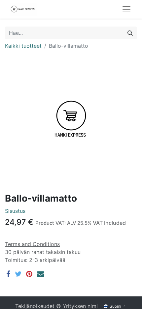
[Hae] (130, 33)
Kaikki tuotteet (23, 45)
